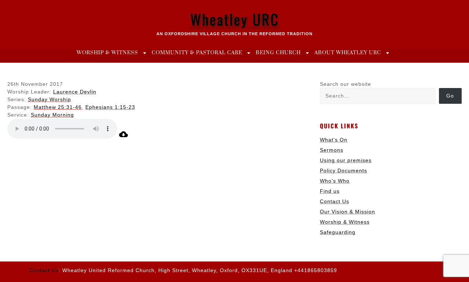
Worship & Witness (107, 53)
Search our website (345, 84)
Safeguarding (337, 232)
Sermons (331, 150)
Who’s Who (335, 181)
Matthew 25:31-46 (58, 107)
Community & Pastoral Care (197, 53)
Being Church (278, 53)
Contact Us (334, 201)
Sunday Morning (52, 115)
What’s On (333, 140)
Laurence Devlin (74, 92)
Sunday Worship (49, 99)
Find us (330, 191)
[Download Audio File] (123, 137)
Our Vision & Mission (347, 212)
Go (450, 96)
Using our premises (346, 160)
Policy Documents (343, 170)
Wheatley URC (234, 19)
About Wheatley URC (347, 53)
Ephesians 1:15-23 (110, 107)
